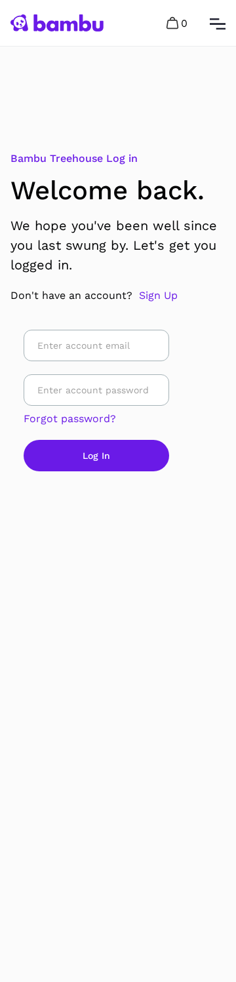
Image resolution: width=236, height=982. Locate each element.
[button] (177, 22)
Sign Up (158, 295)
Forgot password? (70, 418)
